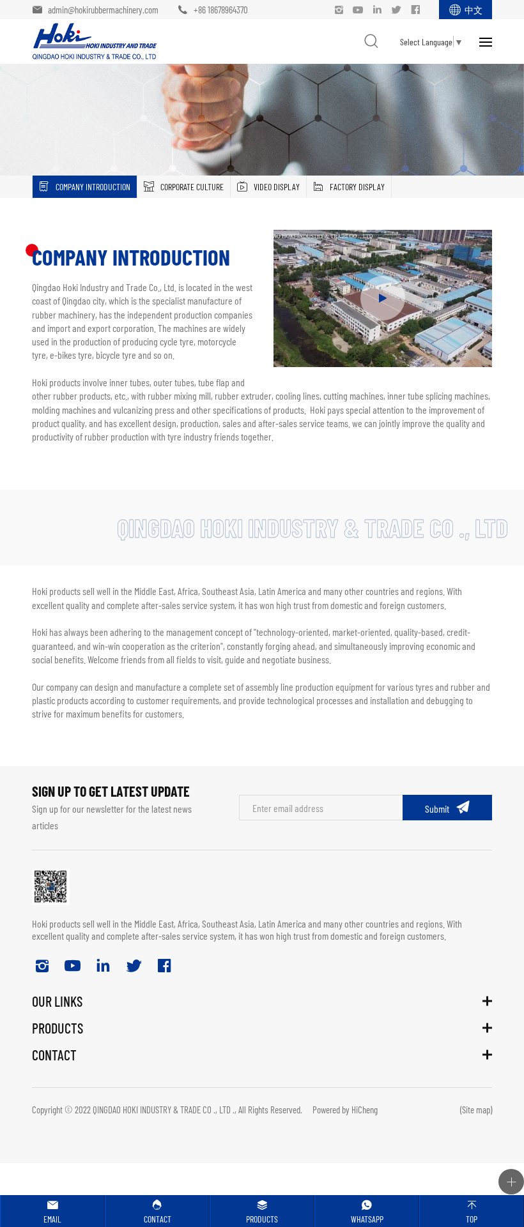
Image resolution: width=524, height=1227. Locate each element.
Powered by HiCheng (345, 1109)
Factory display (357, 186)
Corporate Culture (192, 186)
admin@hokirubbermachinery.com (103, 9)
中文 (473, 9)
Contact (157, 1218)
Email (52, 1218)
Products (262, 1218)
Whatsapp (367, 1218)
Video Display (277, 186)
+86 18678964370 (221, 9)
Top (471, 1218)
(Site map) (476, 1109)
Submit (437, 808)
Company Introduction (93, 186)
